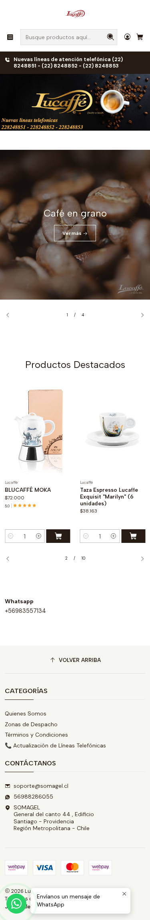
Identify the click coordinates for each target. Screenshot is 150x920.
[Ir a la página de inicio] (75, 14)
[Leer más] (75, 102)
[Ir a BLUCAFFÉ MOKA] (37, 427)
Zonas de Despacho (31, 724)
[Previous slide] (11, 315)
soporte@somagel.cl (41, 785)
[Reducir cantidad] (10, 536)
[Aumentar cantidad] (38, 536)
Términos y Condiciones (36, 734)
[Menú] (10, 37)
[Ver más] (75, 225)
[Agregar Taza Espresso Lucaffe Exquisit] (133, 536)
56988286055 (33, 796)
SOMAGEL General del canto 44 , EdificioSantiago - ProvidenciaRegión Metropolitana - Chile (54, 818)
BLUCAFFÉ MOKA (28, 490)
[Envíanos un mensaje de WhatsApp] (16, 904)
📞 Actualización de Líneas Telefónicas (55, 745)
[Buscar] (110, 37)
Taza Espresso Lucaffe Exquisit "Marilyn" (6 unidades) (109, 497)
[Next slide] (139, 315)
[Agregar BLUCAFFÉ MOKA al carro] (58, 536)
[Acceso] (127, 37)
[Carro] (139, 37)
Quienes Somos (25, 713)
